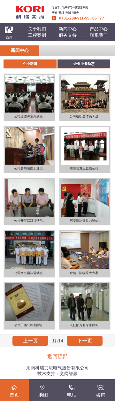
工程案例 (37, 35)
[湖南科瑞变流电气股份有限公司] (30, 12)
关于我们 (37, 29)
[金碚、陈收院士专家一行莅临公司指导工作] (84, 250)
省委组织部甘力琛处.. (85, 220)
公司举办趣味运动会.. (29, 273)
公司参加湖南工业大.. (29, 168)
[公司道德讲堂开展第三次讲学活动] (29, 94)
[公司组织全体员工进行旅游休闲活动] (84, 94)
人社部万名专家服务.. (85, 325)
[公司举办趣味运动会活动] (29, 250)
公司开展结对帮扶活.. (29, 220)
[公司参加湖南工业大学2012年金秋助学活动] (29, 146)
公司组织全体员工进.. (85, 116)
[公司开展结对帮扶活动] (29, 198)
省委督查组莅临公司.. (85, 168)
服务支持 (68, 35)
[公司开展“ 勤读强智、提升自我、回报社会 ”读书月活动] (29, 302)
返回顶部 (57, 356)
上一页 (30, 340)
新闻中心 (68, 29)
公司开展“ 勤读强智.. (29, 325)
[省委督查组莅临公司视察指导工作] (84, 146)
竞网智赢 (69, 373)
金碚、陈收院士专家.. (85, 273)
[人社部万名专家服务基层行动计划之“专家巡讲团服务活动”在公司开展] (84, 302)
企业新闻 (30, 64)
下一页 (84, 340)
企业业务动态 (84, 64)
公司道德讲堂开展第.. (29, 116)
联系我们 (99, 35)
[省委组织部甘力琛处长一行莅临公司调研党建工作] (84, 198)
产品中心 (99, 29)
